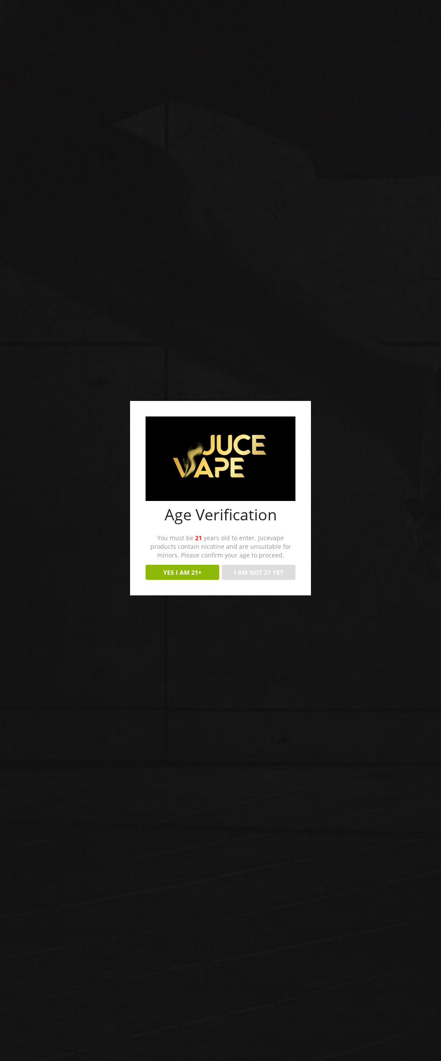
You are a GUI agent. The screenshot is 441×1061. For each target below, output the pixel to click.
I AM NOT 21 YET (258, 572)
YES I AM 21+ (182, 572)
